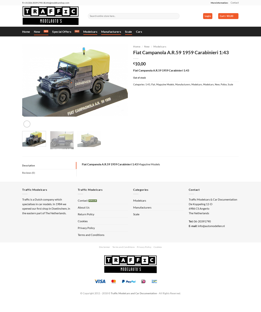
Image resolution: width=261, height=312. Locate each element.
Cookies (83, 221)
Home (26, 31)
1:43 (147, 84)
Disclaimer (104, 247)
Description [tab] (28, 165)
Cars (139, 31)
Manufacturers (111, 31)
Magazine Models (165, 84)
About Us (83, 207)
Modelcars (90, 31)
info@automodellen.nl (211, 226)
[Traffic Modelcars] (52, 16)
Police (224, 84)
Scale (128, 31)
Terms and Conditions (91, 234)
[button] (207, 16)
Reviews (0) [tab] (28, 172)
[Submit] (176, 16)
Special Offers (61, 31)
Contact (235, 2)
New (37, 31)
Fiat (153, 84)
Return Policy (86, 214)
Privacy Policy (86, 228)
